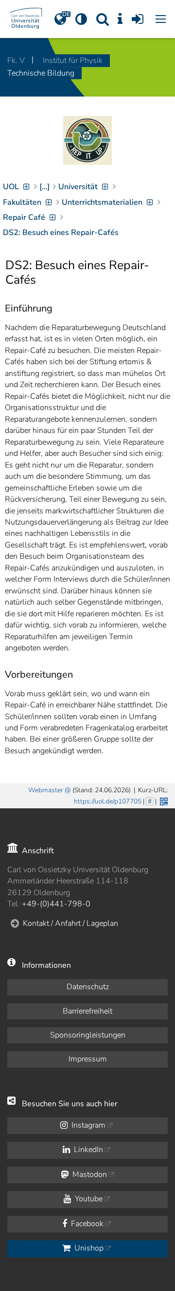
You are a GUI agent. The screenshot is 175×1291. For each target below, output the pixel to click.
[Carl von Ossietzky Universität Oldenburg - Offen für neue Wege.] (26, 19)
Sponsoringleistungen (87, 1035)
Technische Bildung (40, 73)
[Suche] (102, 19)
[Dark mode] (80, 19)
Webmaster (45, 790)
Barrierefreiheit (87, 1011)
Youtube (88, 1198)
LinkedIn (87, 1149)
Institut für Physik (73, 60)
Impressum (88, 1059)
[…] (44, 186)
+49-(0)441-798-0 (56, 904)
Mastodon (88, 1174)
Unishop (88, 1248)
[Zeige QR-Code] (163, 800)
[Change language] (60, 19)
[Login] (137, 19)
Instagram (87, 1125)
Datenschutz (88, 986)
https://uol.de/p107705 (107, 801)
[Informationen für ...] (120, 19)
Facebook (86, 1223)
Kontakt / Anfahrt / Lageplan (70, 923)
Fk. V (17, 60)
